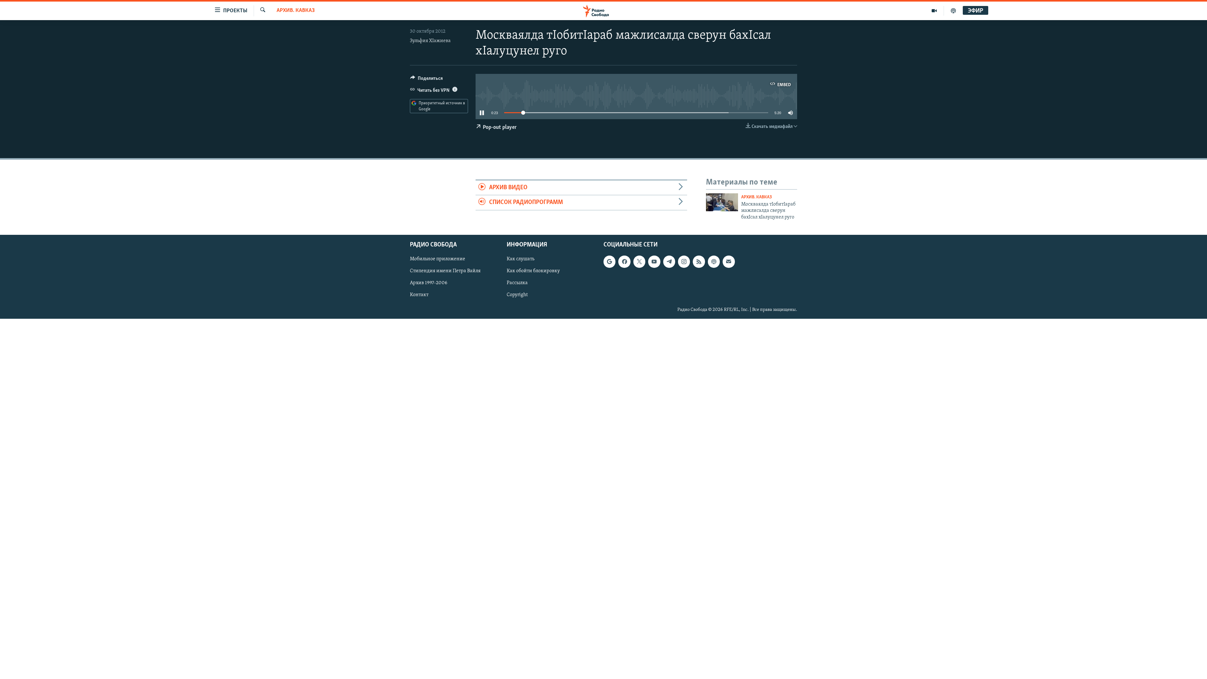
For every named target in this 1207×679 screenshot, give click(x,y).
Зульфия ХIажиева (430, 40)
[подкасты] (953, 10)
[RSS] (699, 262)
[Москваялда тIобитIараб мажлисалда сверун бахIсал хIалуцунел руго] (722, 202)
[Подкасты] (714, 262)
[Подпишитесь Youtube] (654, 262)
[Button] (426, 80)
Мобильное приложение (437, 259)
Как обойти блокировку (533, 270)
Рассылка (517, 283)
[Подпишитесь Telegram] (669, 262)
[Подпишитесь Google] (609, 262)
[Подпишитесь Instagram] (684, 262)
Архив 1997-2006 (428, 283)
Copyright (517, 295)
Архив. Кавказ (296, 11)
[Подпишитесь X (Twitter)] (639, 262)
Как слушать (520, 259)
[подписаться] (729, 262)
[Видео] (934, 10)
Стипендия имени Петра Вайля (445, 270)
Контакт (419, 295)
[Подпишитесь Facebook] (624, 262)
